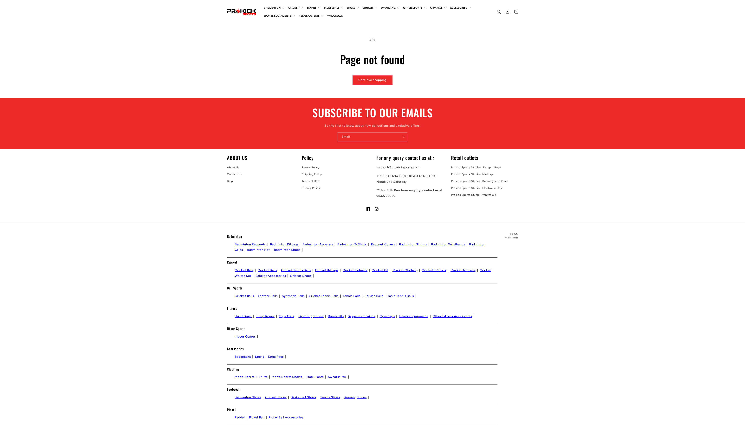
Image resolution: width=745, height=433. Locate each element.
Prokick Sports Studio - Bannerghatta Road (479, 181)
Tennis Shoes (330, 397)
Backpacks (243, 357)
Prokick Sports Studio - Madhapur (473, 174)
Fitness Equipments (413, 316)
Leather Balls (268, 296)
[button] (274, 8)
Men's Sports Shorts (287, 377)
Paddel (240, 417)
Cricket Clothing (405, 270)
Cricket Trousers (463, 270)
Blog (230, 181)
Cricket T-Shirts (434, 270)
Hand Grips (243, 316)
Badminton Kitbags (284, 244)
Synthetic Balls (293, 296)
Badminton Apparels (317, 244)
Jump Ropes (265, 316)
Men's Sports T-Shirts (251, 377)
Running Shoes (355, 397)
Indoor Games (245, 336)
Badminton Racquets (250, 244)
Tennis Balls (351, 296)
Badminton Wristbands (448, 244)
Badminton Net (258, 250)
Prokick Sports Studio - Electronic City (476, 188)
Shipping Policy (312, 174)
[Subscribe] (403, 136)
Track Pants (315, 377)
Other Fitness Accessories (452, 316)
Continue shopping (372, 80)
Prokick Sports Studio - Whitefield (473, 195)
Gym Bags (387, 316)
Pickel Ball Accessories (286, 417)
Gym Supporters (310, 316)
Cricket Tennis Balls (296, 270)
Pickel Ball (257, 417)
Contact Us (234, 174)
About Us (233, 167)
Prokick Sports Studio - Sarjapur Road (476, 167)
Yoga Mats (286, 316)
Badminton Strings (413, 244)
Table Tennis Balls (400, 296)
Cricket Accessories (271, 276)
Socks (259, 357)
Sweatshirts (337, 377)
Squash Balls (374, 296)
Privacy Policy (311, 188)
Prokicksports (511, 237)
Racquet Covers (383, 244)
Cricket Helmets (355, 270)
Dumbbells (336, 316)
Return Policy (311, 167)
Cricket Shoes (300, 276)
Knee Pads (275, 357)
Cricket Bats (244, 270)
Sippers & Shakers (361, 316)
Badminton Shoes (287, 250)
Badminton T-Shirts (352, 244)
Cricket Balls (267, 270)
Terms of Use (310, 181)
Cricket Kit (380, 270)
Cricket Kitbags (326, 270)
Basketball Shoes (303, 397)
